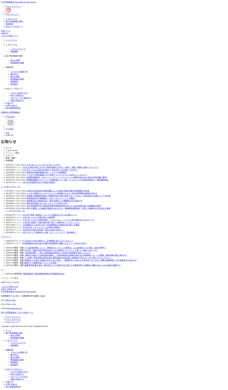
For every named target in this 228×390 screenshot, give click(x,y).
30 (8, 187)
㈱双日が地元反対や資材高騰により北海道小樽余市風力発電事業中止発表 (58, 191)
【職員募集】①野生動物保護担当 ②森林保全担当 (43, 274)
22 (15, 211)
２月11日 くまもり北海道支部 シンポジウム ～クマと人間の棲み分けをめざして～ (58, 220)
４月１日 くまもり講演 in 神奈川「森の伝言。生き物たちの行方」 (50, 170)
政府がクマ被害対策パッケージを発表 (40, 263)
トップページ (11, 40)
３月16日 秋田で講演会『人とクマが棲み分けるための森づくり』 (50, 215)
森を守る (14, 74)
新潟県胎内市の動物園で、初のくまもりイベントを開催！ (51, 198)
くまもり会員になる (19, 93)
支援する (5, 33)
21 (12, 211)
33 (15, 187)
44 (24, 211)
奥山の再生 (15, 77)
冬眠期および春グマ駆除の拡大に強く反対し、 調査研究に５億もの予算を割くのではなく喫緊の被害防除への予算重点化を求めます (80, 260)
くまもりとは (11, 19)
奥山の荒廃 (15, 60)
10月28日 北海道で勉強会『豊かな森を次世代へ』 (43, 230)
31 (10, 187)
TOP (7, 133)
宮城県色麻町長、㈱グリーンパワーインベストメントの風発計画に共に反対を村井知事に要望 (67, 177)
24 (19, 211)
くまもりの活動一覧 (19, 72)
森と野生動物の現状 (14, 21)
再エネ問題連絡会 (8, 313)
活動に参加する (17, 100)
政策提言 (14, 84)
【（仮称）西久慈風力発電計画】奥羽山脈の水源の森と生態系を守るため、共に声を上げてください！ (68, 258)
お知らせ (9, 103)
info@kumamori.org (14, 308)
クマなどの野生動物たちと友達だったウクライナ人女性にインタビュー (57, 175)
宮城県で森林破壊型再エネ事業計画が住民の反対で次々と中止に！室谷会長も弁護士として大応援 (68, 196)
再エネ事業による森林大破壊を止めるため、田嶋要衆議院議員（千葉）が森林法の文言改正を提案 (68, 208)
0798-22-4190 (10, 300)
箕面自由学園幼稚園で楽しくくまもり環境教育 (47, 172)
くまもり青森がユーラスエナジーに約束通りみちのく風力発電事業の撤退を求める (62, 193)
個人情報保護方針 (13, 108)
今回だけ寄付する (8, 289)
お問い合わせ (11, 105)
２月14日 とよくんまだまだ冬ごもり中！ (44, 165)
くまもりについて (18, 49)
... (3, 187)
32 (12, 187)
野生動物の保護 (17, 79)
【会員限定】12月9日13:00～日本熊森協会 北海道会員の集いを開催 (50, 225)
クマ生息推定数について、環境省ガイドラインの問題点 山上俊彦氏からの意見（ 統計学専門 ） (65, 248)
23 (17, 211)
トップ (8, 330)
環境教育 (14, 82)
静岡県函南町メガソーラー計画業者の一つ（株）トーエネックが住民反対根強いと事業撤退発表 (67, 180)
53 (19, 187)
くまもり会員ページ (9, 36)
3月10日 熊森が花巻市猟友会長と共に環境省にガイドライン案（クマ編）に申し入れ (60, 250)
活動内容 (9, 24)
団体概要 (14, 51)
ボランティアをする (19, 377)
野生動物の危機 (17, 63)
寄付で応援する (17, 95)
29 (5, 187)
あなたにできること (14, 26)
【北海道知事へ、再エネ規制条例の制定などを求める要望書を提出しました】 (57, 253)
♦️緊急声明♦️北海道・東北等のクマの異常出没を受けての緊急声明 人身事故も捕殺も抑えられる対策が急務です (72, 265)
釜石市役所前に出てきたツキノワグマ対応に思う (48, 203)
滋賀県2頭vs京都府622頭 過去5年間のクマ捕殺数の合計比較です (55, 201)
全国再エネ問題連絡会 (10, 112)
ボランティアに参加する (20, 98)
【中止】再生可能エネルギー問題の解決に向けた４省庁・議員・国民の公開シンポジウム (60, 167)
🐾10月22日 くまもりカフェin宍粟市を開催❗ (41, 227)
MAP (43, 296)
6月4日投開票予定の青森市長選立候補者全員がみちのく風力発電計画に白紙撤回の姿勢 (64, 206)
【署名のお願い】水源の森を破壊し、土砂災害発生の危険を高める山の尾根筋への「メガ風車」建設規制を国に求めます (75, 255)
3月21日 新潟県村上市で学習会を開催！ (39, 182)
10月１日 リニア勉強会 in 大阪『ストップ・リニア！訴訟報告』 (49, 232)
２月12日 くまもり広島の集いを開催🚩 (39, 217)
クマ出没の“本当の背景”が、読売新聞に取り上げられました (47, 241)
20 (10, 211)
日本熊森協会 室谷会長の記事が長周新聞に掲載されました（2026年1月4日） (54, 243)
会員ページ (5, 31)
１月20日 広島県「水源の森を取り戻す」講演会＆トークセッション (51, 222)
